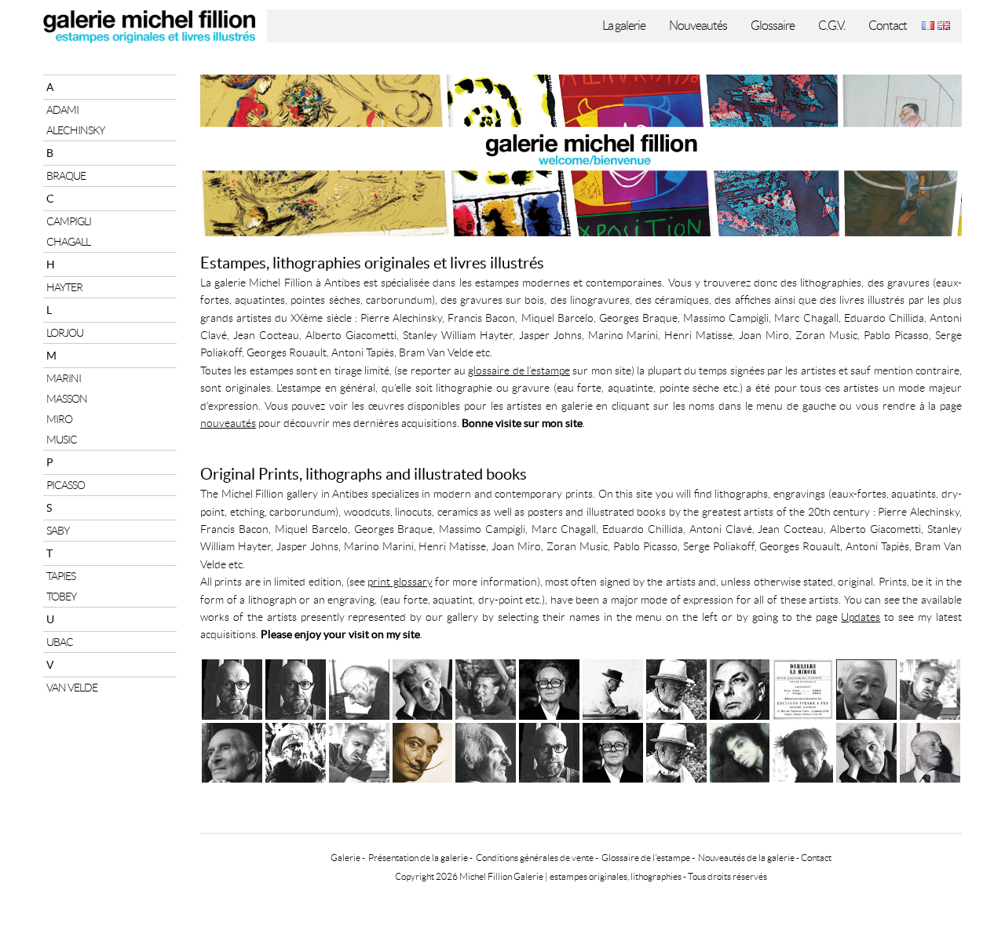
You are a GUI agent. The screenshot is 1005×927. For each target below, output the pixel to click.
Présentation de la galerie (418, 857)
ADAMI (62, 110)
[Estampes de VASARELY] (549, 687)
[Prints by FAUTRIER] (803, 751)
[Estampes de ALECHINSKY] (295, 687)
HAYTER (64, 287)
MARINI (63, 378)
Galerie (345, 857)
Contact (887, 25)
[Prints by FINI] (740, 751)
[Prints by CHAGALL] (866, 751)
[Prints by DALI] (423, 751)
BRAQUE (66, 176)
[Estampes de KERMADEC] (359, 687)
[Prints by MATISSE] (676, 751)
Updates (860, 617)
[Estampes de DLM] (803, 687)
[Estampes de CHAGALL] (423, 687)
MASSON (66, 398)
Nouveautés (698, 25)
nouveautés (228, 423)
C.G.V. (831, 25)
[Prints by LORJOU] (295, 751)
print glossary (399, 581)
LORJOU (64, 333)
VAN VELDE (71, 687)
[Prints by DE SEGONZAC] (359, 751)
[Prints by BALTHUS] (232, 751)
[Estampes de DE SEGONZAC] (930, 687)
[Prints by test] (549, 751)
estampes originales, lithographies (616, 876)
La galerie (623, 25)
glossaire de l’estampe (519, 370)
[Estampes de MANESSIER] (485, 687)
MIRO (59, 419)
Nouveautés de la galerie (746, 857)
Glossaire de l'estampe (645, 857)
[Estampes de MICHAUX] (740, 687)
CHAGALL (68, 241)
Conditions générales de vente (535, 857)
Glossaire (773, 25)
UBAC (59, 642)
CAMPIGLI (68, 221)
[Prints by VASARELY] (613, 751)
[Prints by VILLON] (930, 751)
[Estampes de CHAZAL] (613, 687)
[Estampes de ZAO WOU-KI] (866, 687)
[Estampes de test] (232, 687)
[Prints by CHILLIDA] (485, 751)
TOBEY (61, 596)
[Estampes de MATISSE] (676, 687)
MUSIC (61, 439)
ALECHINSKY (75, 130)
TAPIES (60, 576)
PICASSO (65, 485)
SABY (57, 530)
